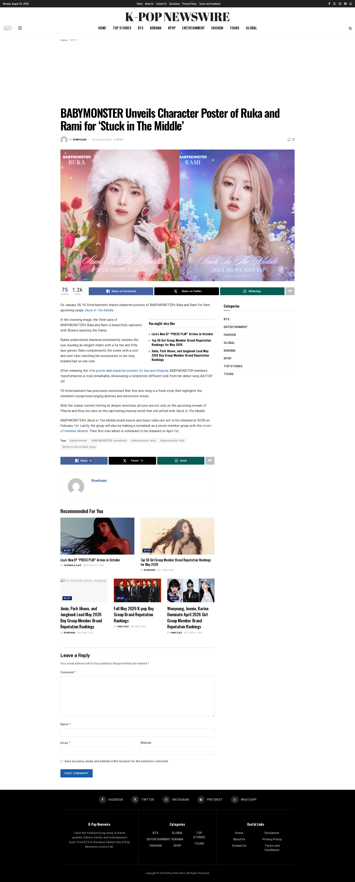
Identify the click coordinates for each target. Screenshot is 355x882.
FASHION (217, 27)
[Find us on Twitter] (334, 3)
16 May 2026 (86, 632)
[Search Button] (350, 28)
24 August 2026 (94, 565)
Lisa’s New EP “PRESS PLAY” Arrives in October (182, 334)
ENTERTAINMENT (193, 27)
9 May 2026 (139, 626)
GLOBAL (251, 27)
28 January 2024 (102, 140)
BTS (140, 27)
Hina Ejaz (123, 626)
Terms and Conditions (210, 3)
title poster (97, 371)
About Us (149, 3)
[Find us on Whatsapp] (350, 3)
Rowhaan (79, 140)
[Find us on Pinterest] (345, 3)
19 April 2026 (194, 632)
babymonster (78, 440)
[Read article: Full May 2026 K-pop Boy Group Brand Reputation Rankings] (137, 590)
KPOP (172, 27)
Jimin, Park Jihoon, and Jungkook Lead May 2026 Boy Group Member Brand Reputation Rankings (180, 355)
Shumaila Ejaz (72, 565)
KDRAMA (155, 27)
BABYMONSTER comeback (109, 440)
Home (140, 3)
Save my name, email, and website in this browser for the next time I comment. (117, 761)
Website (146, 743)
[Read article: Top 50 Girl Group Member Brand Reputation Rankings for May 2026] (177, 536)
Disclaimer (174, 3)
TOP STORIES (122, 27)
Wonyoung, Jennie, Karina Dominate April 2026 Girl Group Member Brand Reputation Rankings (188, 617)
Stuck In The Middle (99, 310)
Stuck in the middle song (79, 447)
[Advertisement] (177, 73)
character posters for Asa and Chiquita (140, 371)
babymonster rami (143, 440)
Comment (68, 672)
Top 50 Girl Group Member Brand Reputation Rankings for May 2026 (181, 342)
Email (65, 743)
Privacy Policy (189, 3)
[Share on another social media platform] (290, 291)
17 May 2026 (166, 570)
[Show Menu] (20, 27)
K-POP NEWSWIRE (177, 15)
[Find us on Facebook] (329, 3)
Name (65, 724)
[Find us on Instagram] (340, 3)
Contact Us (161, 3)
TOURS (234, 27)
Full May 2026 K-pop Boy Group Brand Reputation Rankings (134, 614)
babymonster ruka (172, 440)
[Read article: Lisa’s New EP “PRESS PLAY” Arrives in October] (97, 536)
